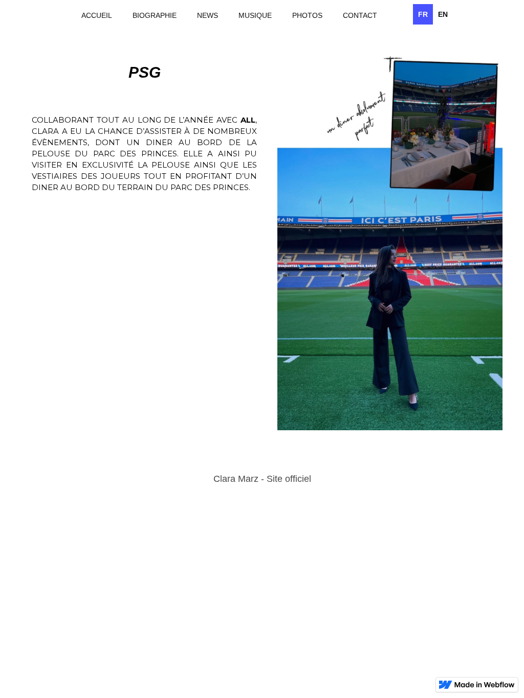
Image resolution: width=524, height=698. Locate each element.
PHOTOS (307, 15)
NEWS (207, 15)
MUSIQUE (255, 15)
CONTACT (360, 15)
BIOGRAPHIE (155, 15)
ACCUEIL (96, 15)
